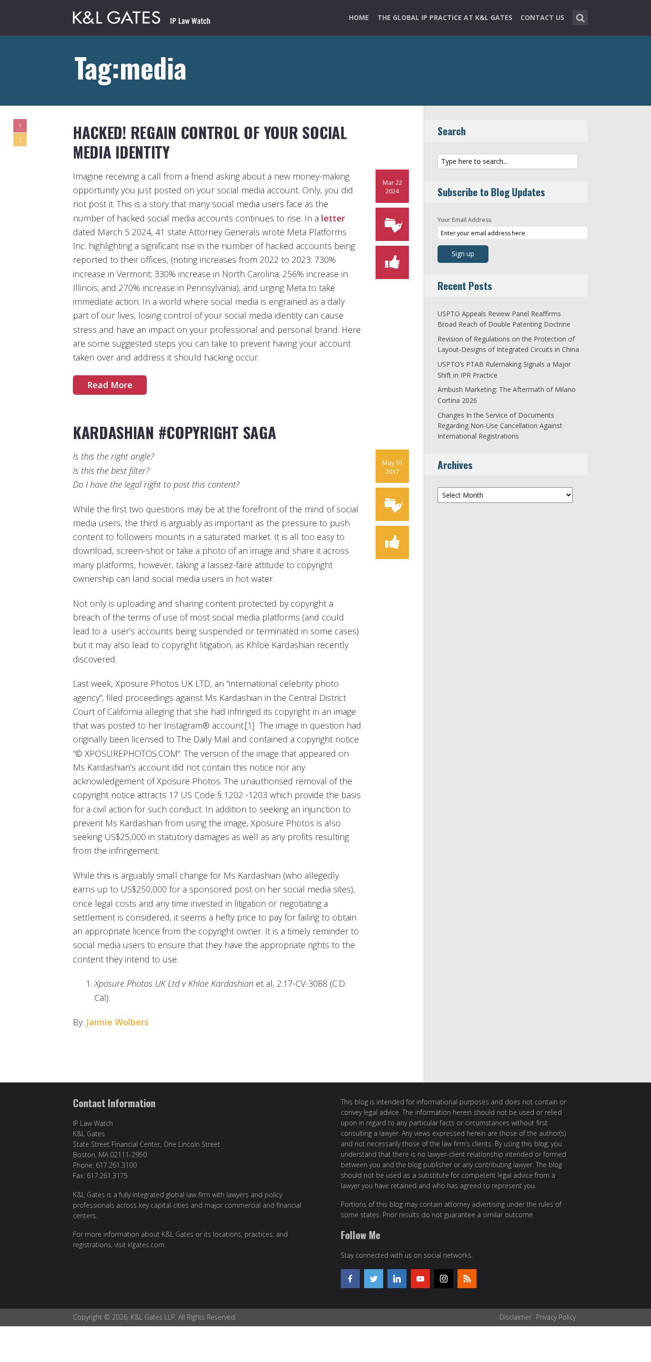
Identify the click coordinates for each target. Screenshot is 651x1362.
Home (359, 17)
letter (333, 218)
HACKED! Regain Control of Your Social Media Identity (210, 142)
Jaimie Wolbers (117, 1022)
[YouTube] (420, 1278)
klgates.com (146, 1244)
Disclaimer (515, 1317)
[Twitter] (373, 1278)
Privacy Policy (556, 1317)
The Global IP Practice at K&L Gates (444, 17)
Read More (109, 385)
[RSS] (467, 1278)
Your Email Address (464, 220)
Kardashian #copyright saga (174, 432)
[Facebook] (350, 1278)
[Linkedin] (397, 1278)
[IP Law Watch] (142, 15)
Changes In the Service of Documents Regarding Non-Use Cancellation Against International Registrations (499, 426)
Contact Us (542, 17)
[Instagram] (443, 1278)
